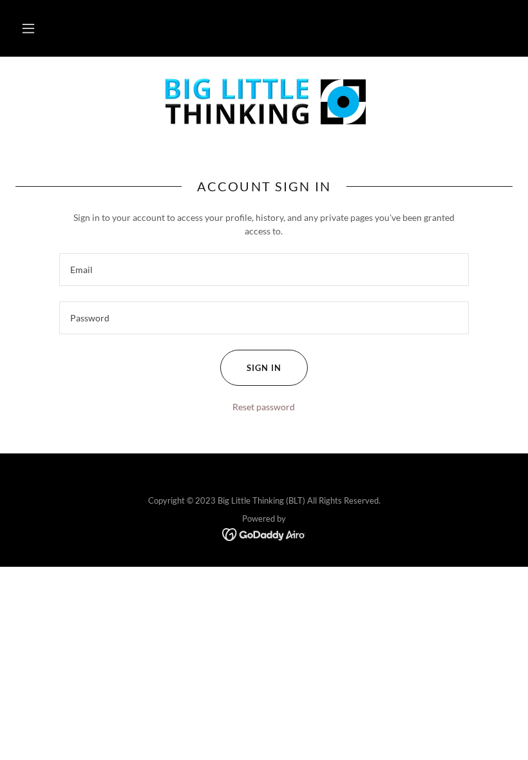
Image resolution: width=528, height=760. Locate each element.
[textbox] (263, 269)
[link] (264, 103)
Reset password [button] (263, 406)
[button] (28, 28)
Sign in (264, 368)
